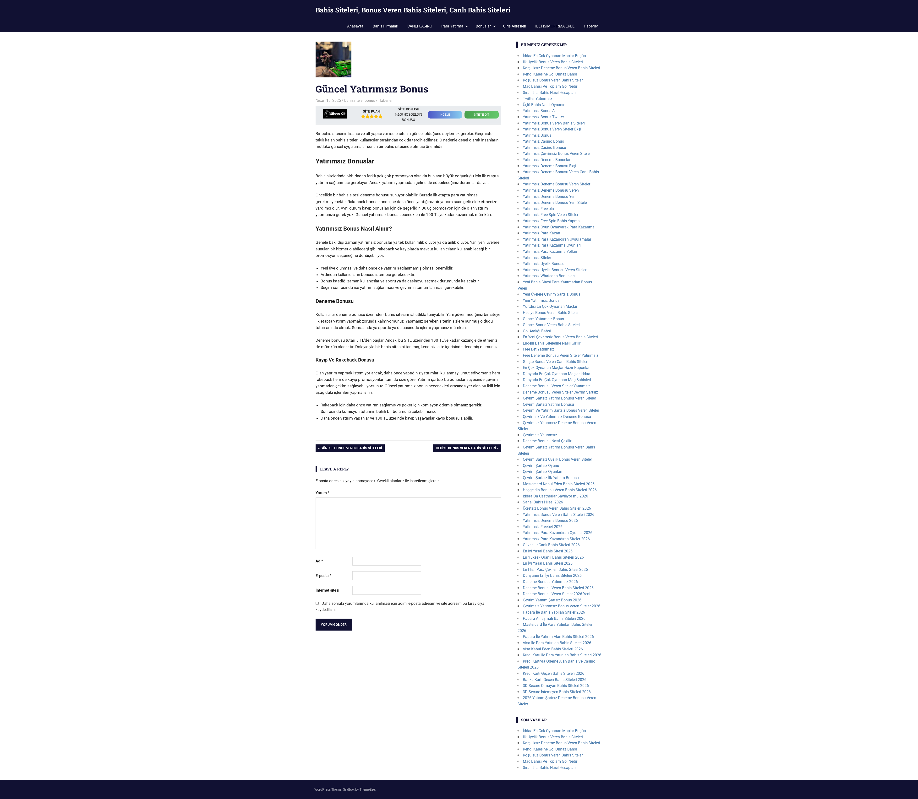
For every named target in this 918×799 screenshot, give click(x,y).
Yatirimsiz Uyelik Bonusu (543, 263)
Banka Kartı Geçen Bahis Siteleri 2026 (554, 679)
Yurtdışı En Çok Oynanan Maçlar (550, 306)
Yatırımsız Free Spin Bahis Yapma (551, 221)
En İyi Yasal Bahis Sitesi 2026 (548, 551)
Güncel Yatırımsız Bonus (543, 319)
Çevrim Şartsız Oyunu (541, 465)
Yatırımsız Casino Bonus (543, 141)
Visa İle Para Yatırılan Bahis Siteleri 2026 (557, 643)
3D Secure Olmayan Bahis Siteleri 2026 (556, 685)
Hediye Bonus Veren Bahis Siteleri (466, 449)
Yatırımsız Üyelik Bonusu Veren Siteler (554, 270)
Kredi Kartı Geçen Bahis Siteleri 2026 (553, 673)
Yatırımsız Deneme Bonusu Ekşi (549, 166)
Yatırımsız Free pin (538, 208)
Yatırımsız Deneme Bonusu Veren (551, 190)
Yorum (322, 493)
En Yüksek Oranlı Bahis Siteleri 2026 (553, 557)
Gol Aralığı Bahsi (537, 331)
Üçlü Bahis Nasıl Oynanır (543, 105)
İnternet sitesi (327, 590)
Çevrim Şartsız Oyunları (542, 471)
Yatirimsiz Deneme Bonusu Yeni (549, 196)
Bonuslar (483, 26)
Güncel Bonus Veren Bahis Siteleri (351, 449)
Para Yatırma (452, 26)
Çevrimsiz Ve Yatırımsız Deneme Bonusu (557, 416)
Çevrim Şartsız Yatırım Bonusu (548, 404)
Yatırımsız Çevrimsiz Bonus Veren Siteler (557, 153)
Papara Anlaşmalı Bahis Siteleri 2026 (554, 618)
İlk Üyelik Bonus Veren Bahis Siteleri (553, 62)
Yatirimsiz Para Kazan (541, 233)
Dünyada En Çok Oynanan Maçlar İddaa (556, 374)
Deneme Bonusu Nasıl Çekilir (547, 441)
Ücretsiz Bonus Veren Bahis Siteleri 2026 (557, 508)
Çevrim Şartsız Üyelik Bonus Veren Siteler (557, 459)
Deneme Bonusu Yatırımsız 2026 (550, 581)
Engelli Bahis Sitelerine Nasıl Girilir (551, 343)
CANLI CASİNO (419, 26)
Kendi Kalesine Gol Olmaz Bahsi (550, 74)
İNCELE (445, 114)
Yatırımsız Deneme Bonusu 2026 (550, 520)
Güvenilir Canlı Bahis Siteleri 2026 (551, 545)
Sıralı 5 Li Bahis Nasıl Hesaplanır (550, 92)
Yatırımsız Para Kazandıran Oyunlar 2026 (557, 532)
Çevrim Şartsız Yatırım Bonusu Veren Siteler (559, 398)
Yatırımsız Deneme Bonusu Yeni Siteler (555, 202)
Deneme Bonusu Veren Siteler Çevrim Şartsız (560, 392)
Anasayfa (355, 26)
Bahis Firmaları (385, 26)
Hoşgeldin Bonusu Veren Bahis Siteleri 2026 (560, 490)
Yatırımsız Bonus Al (539, 110)
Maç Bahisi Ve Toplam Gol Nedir (550, 86)
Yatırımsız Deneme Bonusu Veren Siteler (556, 184)
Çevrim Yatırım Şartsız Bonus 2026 (552, 600)
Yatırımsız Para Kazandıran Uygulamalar (557, 239)
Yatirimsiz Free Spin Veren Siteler (550, 214)
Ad (319, 561)
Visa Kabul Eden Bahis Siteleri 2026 (553, 649)
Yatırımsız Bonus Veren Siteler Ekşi (552, 129)
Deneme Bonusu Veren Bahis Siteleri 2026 (558, 588)
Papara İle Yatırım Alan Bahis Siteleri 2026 (558, 636)
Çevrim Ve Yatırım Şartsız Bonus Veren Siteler (561, 410)
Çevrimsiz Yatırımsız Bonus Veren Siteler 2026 (561, 606)
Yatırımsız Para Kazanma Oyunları (552, 245)
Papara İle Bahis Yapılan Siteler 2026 (554, 612)
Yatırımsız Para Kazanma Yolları (550, 251)
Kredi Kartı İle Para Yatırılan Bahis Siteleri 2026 (562, 655)
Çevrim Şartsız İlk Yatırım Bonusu (551, 477)
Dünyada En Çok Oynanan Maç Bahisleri (557, 380)
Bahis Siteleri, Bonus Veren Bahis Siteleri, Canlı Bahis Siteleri (413, 9)
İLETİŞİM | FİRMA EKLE (554, 26)
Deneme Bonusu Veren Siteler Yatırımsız (556, 386)
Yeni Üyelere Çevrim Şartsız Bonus (551, 294)
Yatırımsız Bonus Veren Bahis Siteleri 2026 (558, 514)
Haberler (591, 26)
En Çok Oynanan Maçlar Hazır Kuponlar (556, 367)
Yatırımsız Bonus (537, 135)
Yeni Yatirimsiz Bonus (541, 300)
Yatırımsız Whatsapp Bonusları (549, 276)
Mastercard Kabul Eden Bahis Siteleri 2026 (559, 484)
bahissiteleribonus (359, 100)
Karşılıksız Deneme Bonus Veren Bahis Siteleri (561, 68)
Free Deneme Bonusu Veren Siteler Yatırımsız (560, 355)
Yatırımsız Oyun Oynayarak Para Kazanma (559, 227)
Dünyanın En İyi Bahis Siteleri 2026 (552, 575)
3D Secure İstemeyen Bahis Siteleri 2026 (557, 692)
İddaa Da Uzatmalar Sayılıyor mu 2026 (555, 496)
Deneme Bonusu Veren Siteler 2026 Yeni (556, 594)
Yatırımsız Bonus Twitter (543, 117)
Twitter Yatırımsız (537, 98)
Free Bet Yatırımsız (538, 349)
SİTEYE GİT (481, 114)
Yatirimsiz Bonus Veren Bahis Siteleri (554, 123)
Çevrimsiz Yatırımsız (540, 435)
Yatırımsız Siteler (537, 257)
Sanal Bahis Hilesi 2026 (543, 502)
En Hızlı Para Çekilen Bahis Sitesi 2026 (555, 569)
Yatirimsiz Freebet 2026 (543, 526)
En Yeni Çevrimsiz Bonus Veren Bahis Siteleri (560, 337)
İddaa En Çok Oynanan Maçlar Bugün (554, 56)
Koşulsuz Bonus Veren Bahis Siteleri (553, 80)
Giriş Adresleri (514, 26)
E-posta (323, 575)
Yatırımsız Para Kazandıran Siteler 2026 (556, 539)
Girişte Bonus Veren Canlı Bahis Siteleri (555, 361)
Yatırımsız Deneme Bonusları (547, 159)
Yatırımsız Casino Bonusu (544, 147)
